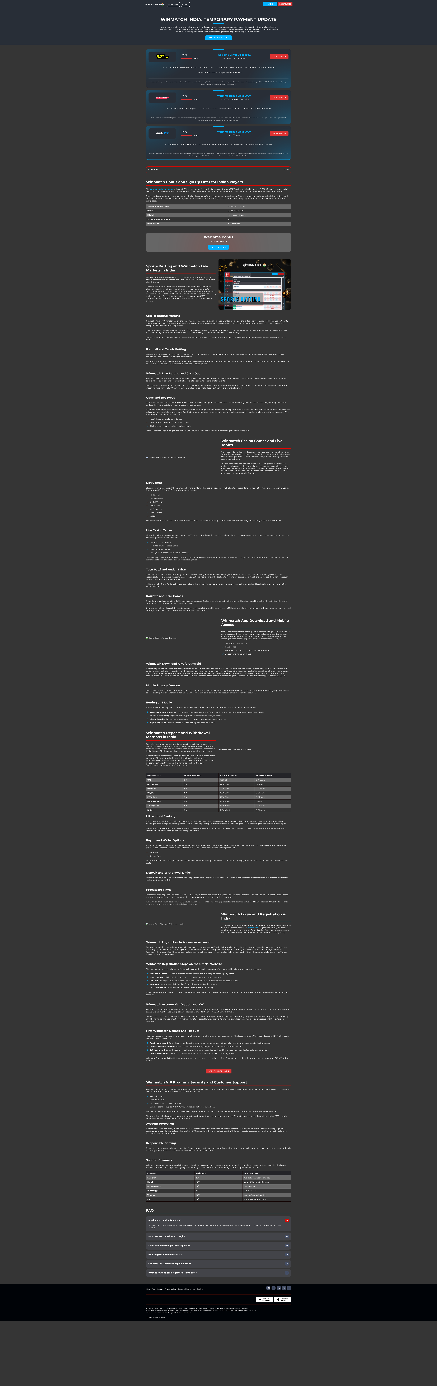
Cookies (200, 1289)
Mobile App (173, 4)
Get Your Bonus (218, 247)
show (286, 169)
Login (270, 4)
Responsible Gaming (186, 1289)
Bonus (185, 4)
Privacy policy (170, 1289)
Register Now (279, 57)
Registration (285, 4)
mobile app (253, 928)
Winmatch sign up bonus (161, 189)
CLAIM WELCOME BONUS (218, 38)
